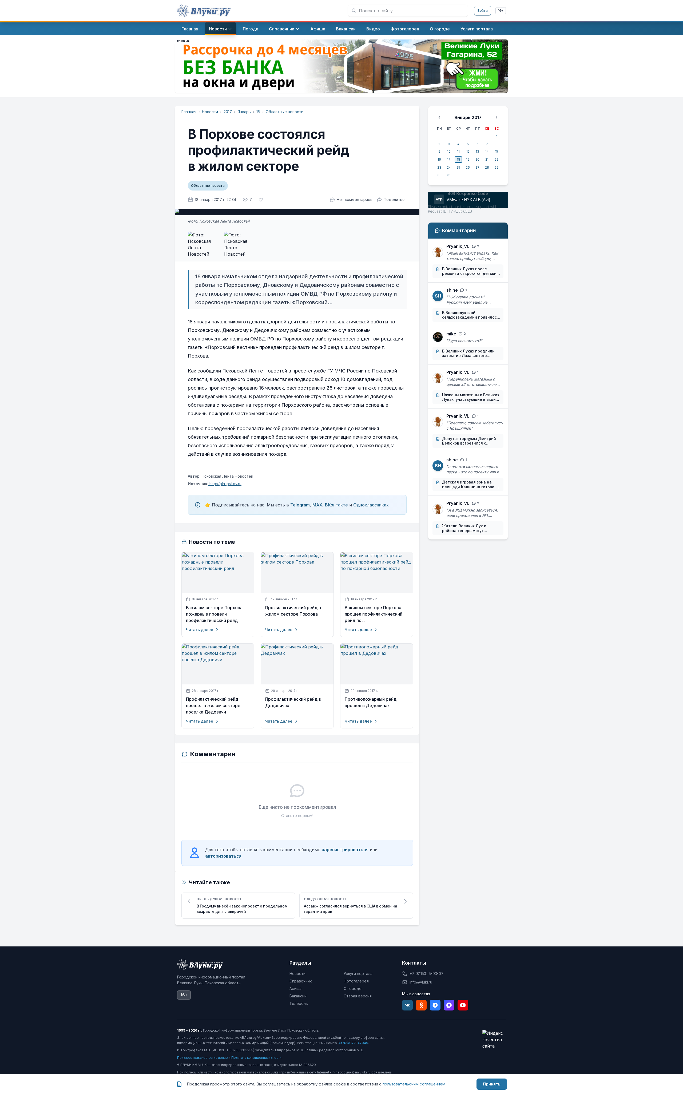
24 (449, 167)
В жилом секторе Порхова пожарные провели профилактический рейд (214, 614)
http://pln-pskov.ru (224, 483)
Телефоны (298, 1003)
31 (449, 175)
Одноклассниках (371, 505)
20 (477, 159)
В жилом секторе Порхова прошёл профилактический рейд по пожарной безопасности (373, 614)
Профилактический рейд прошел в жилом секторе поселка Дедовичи (213, 705)
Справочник (300, 981)
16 (439, 159)
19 (468, 159)
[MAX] (449, 1005)
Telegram (300, 505)
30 (439, 175)
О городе (353, 988)
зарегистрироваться (345, 849)
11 (458, 151)
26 (468, 167)
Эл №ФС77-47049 (353, 1043)
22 (496, 159)
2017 (228, 111)
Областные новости (284, 111)
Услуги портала (358, 973)
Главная (188, 111)
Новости (210, 111)
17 (449, 159)
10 (449, 151)
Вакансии (298, 996)
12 (468, 151)
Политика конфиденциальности (256, 1058)
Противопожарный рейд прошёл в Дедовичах (370, 702)
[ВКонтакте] (407, 1005)
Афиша (295, 988)
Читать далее (199, 629)
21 (487, 159)
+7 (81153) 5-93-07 (426, 973)
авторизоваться (223, 856)
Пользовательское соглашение (202, 1058)
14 (487, 151)
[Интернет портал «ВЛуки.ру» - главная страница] (204, 10)
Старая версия (358, 996)
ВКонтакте (336, 505)
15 (496, 151)
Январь (244, 111)
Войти (483, 11)
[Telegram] (435, 1005)
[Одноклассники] (421, 1005)
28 (487, 167)
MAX (317, 505)
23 (439, 167)
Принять (492, 1084)
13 (477, 151)
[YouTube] (463, 1005)
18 (258, 111)
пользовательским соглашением (414, 1084)
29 (497, 167)
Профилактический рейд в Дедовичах (293, 702)
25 (458, 167)
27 (477, 167)
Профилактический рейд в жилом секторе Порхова (293, 611)
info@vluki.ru (421, 982)
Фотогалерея (356, 981)
